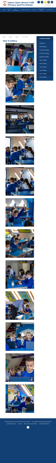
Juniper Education (47, 421)
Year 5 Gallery (25, 37)
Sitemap (20, 423)
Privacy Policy (27, 423)
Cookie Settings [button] (33, 423)
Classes (10, 37)
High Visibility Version (11, 423)
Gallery (17, 37)
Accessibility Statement (44, 423)
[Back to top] (28, 427)
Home (4, 37)
